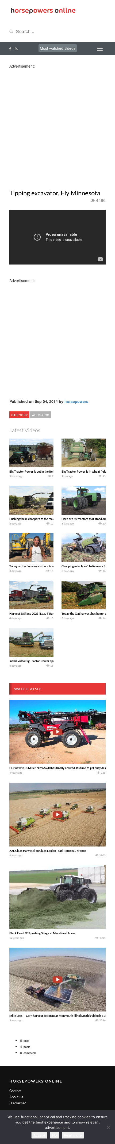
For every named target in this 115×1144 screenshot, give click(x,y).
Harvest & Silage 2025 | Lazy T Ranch (33, 613)
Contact (15, 1090)
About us (16, 1096)
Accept (39, 1135)
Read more (73, 1135)
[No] (108, 1127)
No (54, 1135)
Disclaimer (17, 1102)
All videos (40, 415)
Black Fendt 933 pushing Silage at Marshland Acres (42, 933)
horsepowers (76, 401)
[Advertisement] (57, 126)
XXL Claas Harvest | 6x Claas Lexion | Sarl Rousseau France (47, 850)
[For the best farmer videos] (42, 10)
